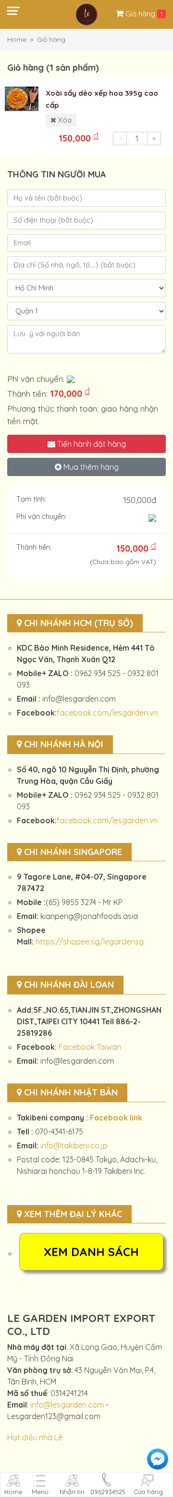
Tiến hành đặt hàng (90, 444)
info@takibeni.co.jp (74, 1145)
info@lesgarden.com (67, 1404)
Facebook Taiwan (90, 1047)
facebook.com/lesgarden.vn (107, 712)
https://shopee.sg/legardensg (90, 941)
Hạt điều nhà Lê (34, 1437)
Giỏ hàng (141, 13)
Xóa (64, 120)
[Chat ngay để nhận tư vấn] (157, 1459)
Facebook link (116, 1117)
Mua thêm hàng (90, 467)
